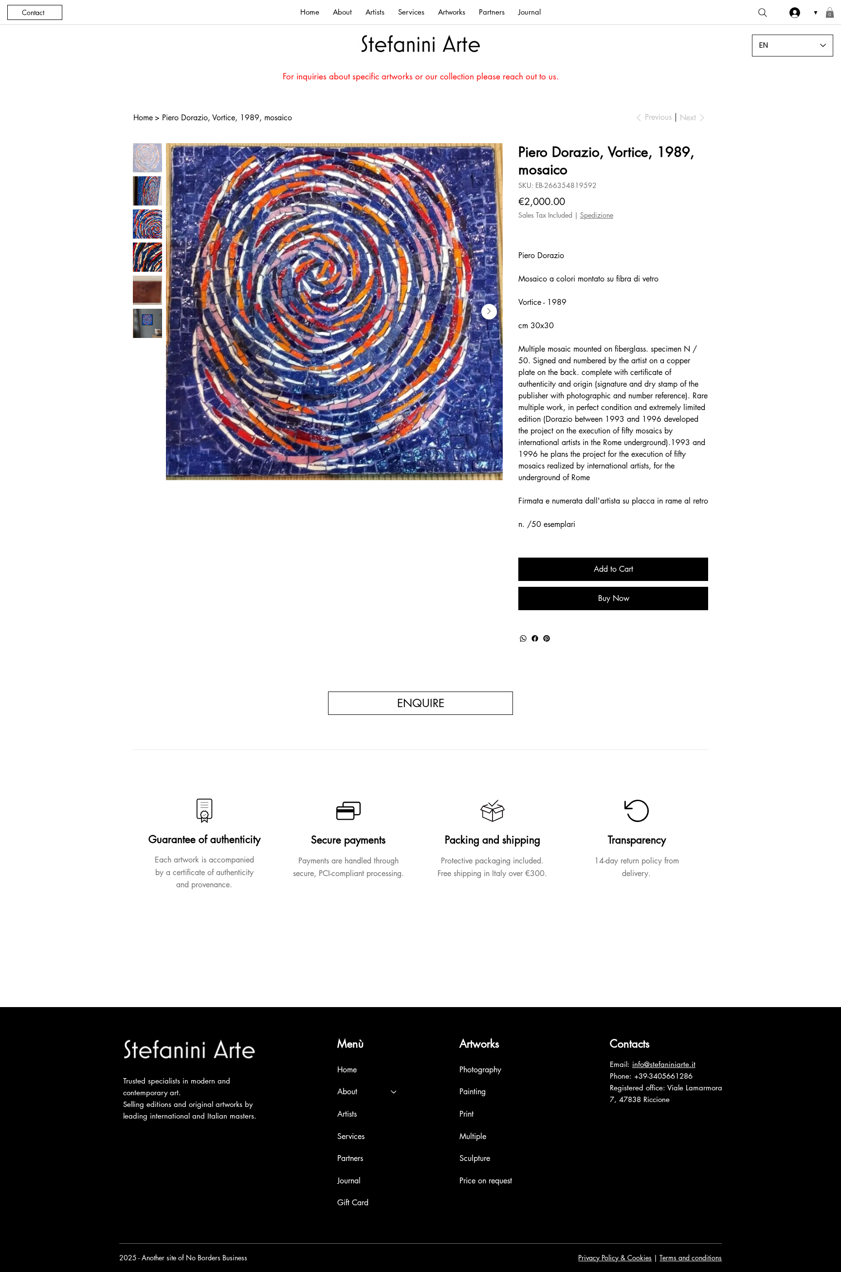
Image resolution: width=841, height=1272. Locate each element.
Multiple (472, 1136)
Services (351, 1136)
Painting (472, 1091)
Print (466, 1114)
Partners (350, 1158)
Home (347, 1070)
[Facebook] (535, 638)
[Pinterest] (546, 638)
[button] (829, 12)
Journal (349, 1181)
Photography (480, 1070)
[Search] (762, 12)
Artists (347, 1114)
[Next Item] (489, 311)
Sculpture (474, 1158)
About (347, 1091)
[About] (394, 1092)
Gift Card (352, 1202)
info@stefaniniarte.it (663, 1064)
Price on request (485, 1181)
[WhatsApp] (523, 638)
